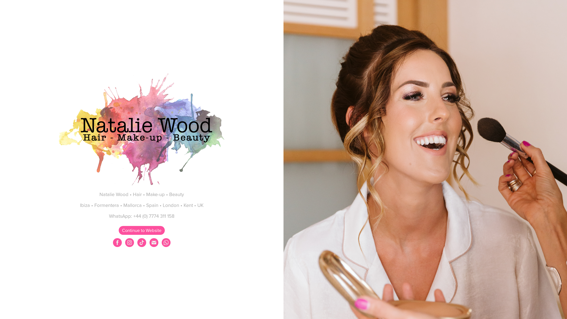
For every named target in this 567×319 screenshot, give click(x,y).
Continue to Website (141, 230)
